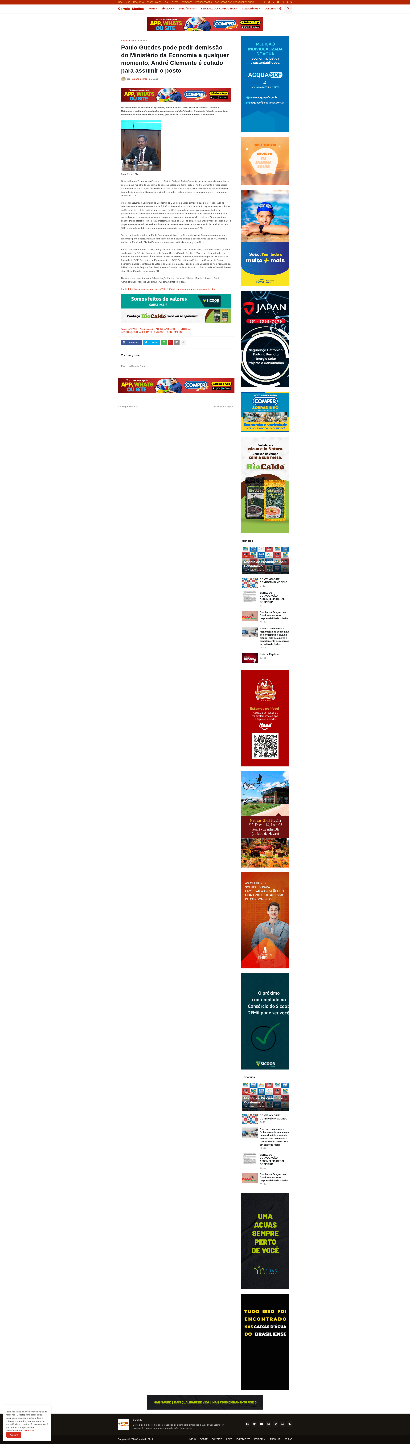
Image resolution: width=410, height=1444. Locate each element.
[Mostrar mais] (183, 342)
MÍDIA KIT (275, 1439)
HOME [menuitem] (152, 8)
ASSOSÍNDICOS (154, 2)
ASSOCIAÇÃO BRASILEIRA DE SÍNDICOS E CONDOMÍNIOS (152, 332)
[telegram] (287, 2)
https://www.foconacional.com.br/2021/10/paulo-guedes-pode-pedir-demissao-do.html (171, 289)
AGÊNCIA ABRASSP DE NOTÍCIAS (173, 329)
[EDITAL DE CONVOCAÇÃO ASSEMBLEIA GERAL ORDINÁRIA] (250, 596)
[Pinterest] (170, 342)
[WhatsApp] (164, 342)
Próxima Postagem (223, 406)
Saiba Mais (28, 1430)
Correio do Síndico (145, 1439)
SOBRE (204, 1439)
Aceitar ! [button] (14, 1435)
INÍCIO (192, 1439)
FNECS (175, 2)
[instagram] (273, 2)
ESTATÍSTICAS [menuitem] (187, 8)
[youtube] (278, 2)
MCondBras (138, 2)
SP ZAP (288, 1439)
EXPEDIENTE (243, 1439)
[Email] (177, 342)
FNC (167, 2)
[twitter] (269, 2)
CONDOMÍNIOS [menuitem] (250, 8)
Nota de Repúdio (269, 654)
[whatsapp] (283, 2)
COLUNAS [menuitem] (270, 8)
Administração (147, 329)
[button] (280, 8)
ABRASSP (142, 40)
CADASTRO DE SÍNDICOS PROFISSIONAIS (234, 2)
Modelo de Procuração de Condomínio (263, 564)
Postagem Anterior (128, 406)
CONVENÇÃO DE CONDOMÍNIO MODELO (273, 581)
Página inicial (127, 40)
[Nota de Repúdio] (250, 658)
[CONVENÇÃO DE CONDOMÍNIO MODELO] (250, 583)
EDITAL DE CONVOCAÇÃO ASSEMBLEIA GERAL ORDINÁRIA (272, 597)
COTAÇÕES (187, 2)
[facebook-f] (264, 2)
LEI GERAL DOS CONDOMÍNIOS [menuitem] (218, 8)
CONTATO (217, 1439)
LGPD (229, 1439)
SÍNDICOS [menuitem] (167, 8)
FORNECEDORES (203, 2)
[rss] (291, 2)
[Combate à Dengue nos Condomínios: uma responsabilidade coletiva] (250, 616)
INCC (120, 2)
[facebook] (247, 1424)
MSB (128, 2)
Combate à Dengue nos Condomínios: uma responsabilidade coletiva (274, 615)
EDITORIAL (260, 1439)
